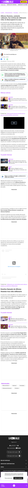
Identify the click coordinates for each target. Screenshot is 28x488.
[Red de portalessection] (26, 460)
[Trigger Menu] (2, 2)
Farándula (16, 12)
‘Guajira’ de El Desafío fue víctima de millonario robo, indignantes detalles (18, 327)
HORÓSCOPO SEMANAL (12, 4)
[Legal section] (26, 467)
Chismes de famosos (7, 388)
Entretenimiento (8, 12)
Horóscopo (11, 159)
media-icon (14, 485)
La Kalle (2, 12)
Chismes (17, 388)
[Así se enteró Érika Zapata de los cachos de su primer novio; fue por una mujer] (4, 99)
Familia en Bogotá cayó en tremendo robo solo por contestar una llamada (18, 169)
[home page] (14, 438)
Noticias (14, 385)
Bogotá (10, 166)
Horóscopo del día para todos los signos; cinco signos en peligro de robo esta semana (18, 162)
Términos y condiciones (7, 471)
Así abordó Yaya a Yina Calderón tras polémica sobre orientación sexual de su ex (18, 107)
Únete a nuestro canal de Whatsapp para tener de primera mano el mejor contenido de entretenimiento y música (15, 75)
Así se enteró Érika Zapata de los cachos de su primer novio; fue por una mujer (18, 100)
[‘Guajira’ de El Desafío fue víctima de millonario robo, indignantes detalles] (4, 326)
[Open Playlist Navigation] (26, 485)
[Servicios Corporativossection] (26, 463)
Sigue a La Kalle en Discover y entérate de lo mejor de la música (15, 80)
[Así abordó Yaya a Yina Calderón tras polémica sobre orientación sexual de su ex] (4, 106)
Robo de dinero (6, 385)
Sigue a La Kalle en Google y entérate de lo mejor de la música (15, 176)
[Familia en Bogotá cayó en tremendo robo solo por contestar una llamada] (4, 168)
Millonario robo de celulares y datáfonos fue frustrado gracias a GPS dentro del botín (17, 320)
